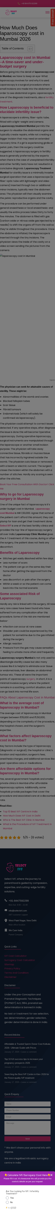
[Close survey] (51, 1175)
